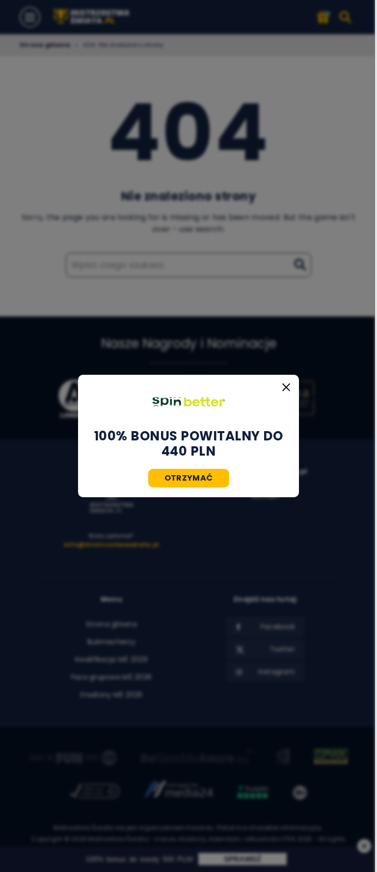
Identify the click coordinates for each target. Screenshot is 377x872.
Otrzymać (188, 478)
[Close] (286, 387)
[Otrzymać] (188, 402)
